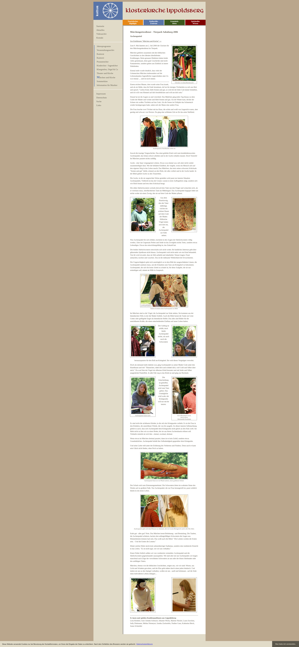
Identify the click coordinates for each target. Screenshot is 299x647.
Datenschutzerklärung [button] (144, 644)
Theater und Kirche (105, 73)
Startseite (100, 26)
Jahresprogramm (104, 46)
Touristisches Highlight (133, 22)
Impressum (101, 94)
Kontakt (99, 38)
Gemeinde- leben (174, 22)
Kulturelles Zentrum (153, 22)
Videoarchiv (101, 34)
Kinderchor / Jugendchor (107, 65)
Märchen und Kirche (106, 77)
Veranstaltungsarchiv (105, 50)
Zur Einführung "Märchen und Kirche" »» (145, 41)
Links (98, 105)
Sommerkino (102, 81)
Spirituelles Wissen (195, 22)
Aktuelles (100, 30)
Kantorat (100, 54)
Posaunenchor (103, 62)
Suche (98, 101)
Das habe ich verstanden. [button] (285, 644)
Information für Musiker (107, 85)
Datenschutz (101, 97)
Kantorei (100, 58)
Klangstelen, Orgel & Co (107, 69)
